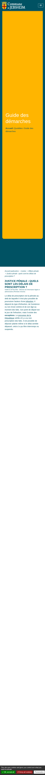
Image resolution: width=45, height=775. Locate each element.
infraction (29, 301)
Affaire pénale (33, 271)
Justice (24, 271)
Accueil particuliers (12, 271)
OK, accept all (8, 772)
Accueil (9, 128)
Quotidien (18, 128)
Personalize (39, 772)
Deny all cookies (25, 772)
